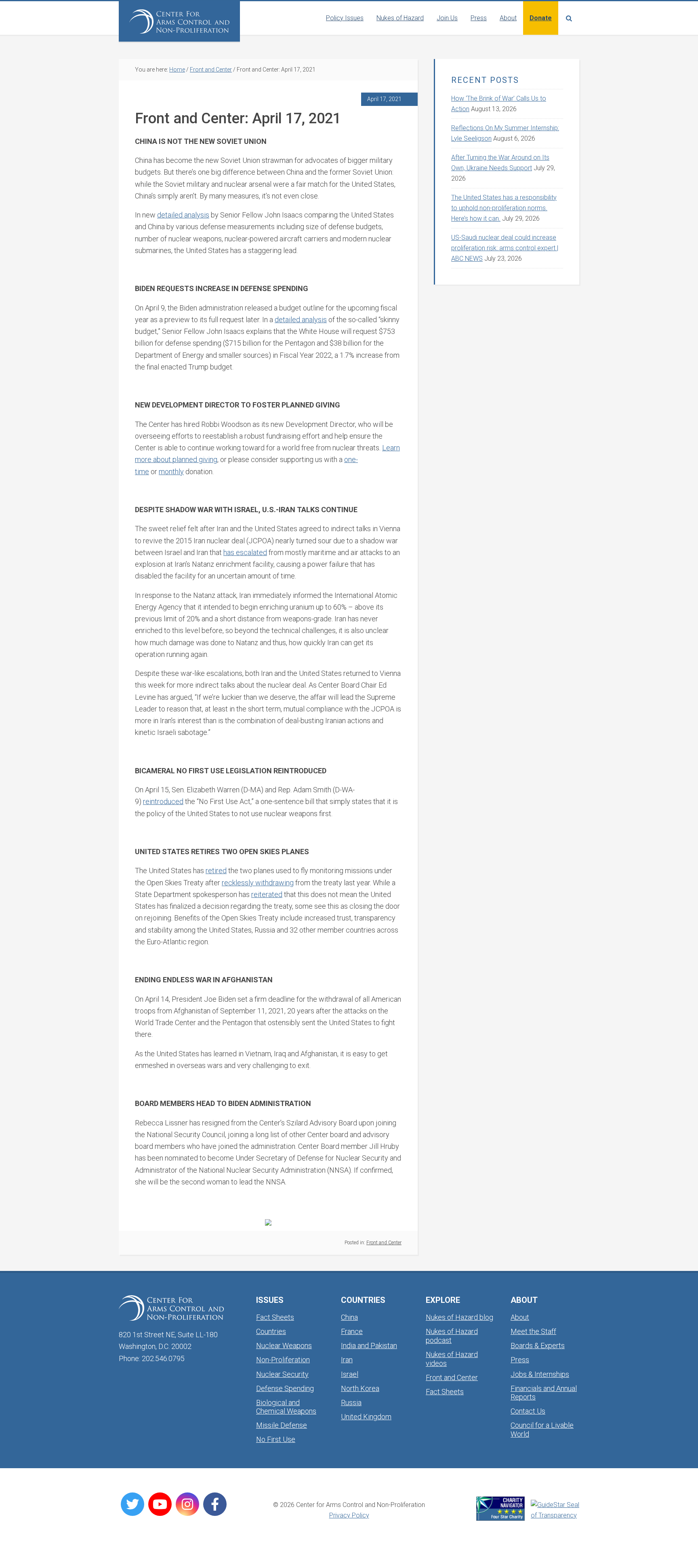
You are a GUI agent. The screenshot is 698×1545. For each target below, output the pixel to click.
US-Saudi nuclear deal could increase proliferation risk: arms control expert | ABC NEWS (504, 248)
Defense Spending (285, 1388)
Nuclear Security (282, 1374)
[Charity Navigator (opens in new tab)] (500, 1508)
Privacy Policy (349, 1515)
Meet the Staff (533, 1331)
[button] (568, 18)
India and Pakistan (369, 1345)
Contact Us (528, 1411)
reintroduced (163, 801)
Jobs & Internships (540, 1374)
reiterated (266, 894)
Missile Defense (281, 1425)
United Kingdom (366, 1416)
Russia (351, 1402)
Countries (271, 1331)
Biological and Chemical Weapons (286, 1407)
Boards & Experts (538, 1345)
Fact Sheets (275, 1317)
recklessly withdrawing (258, 882)
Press (520, 1359)
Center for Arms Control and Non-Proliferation (179, 21)
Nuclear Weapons (284, 1345)
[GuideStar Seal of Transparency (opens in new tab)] (555, 1510)
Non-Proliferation (283, 1359)
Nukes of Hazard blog (459, 1317)
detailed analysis (183, 215)
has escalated (245, 552)
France (352, 1331)
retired (216, 870)
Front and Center (384, 1242)
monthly (171, 471)
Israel (349, 1374)
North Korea (360, 1388)
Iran (347, 1359)
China (349, 1317)
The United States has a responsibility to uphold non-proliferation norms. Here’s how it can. (504, 208)
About (520, 1317)
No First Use (275, 1439)
